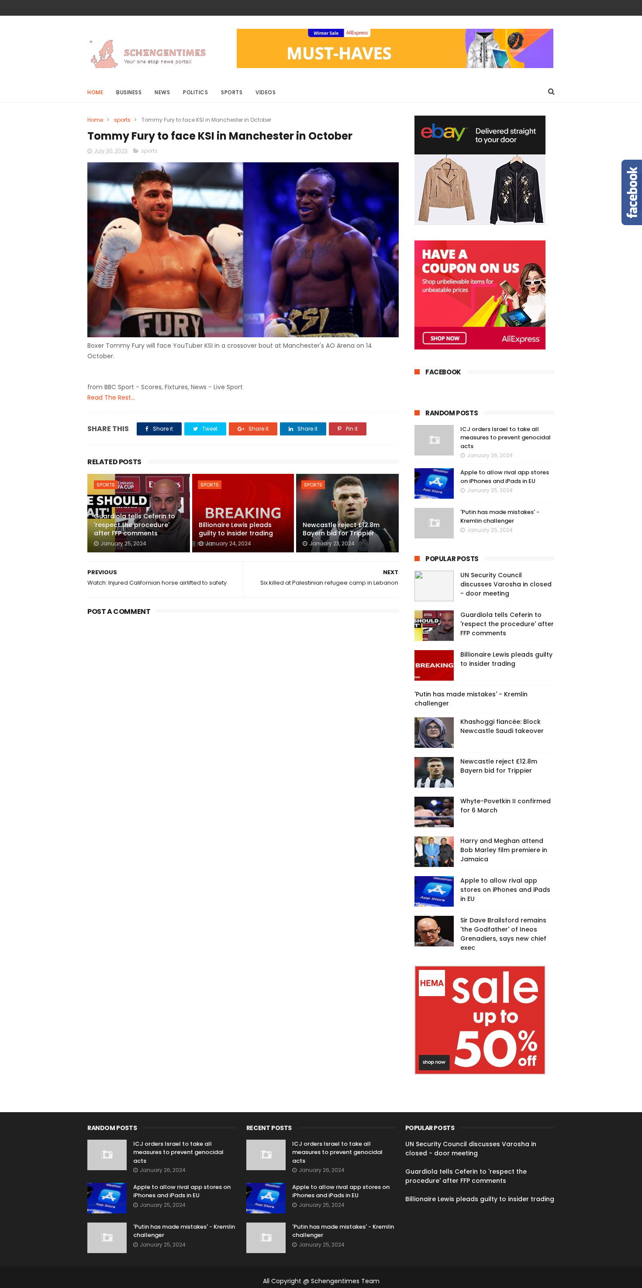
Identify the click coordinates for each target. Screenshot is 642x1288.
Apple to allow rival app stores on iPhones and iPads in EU (504, 476)
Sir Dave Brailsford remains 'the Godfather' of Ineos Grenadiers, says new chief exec (503, 934)
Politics (195, 92)
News (162, 92)
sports (122, 119)
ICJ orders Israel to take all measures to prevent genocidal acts (505, 437)
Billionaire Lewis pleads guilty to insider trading (236, 529)
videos (265, 92)
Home (95, 92)
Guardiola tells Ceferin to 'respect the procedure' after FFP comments (134, 525)
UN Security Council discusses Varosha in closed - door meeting (506, 584)
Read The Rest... (111, 397)
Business (129, 92)
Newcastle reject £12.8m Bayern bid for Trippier (341, 529)
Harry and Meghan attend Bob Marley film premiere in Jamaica (503, 849)
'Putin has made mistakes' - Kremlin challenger (499, 516)
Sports (231, 92)
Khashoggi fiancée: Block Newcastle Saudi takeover (502, 726)
